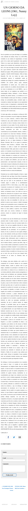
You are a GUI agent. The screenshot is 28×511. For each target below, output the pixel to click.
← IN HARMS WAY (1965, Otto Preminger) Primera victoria (7, 488)
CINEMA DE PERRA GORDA (11, 1)
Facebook (8, 437)
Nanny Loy (22, 18)
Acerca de (5, 504)
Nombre (5, 452)
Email (19, 437)
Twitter (14, 437)
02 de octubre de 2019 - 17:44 (11, 18)
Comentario (5, 464)
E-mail (8, 458)
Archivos (14, 504)
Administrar (23, 504)
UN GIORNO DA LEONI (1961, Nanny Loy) (14, 11)
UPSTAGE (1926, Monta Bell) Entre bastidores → (20, 487)
